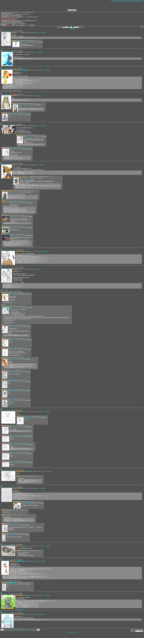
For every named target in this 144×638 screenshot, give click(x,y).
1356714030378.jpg (16, 453)
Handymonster (24, 47)
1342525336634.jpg (14, 525)
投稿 (142, 27)
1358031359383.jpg (14, 400)
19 (32, 629)
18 (30, 629)
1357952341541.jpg (14, 371)
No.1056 (25, 398)
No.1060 (36, 52)
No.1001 (43, 595)
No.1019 (30, 443)
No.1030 (42, 251)
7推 (46, 595)
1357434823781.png (7, 124)
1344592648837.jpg (14, 192)
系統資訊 (132, 1)
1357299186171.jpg (16, 216)
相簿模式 (119, 1)
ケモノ (123, 1)
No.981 (25, 338)
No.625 (37, 501)
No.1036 (25, 226)
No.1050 (23, 370)
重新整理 (140, 1)
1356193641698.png (7, 593)
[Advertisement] (20, 2)
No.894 (34, 269)
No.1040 (24, 147)
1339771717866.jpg (6, 486)
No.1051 (25, 379)
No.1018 (30, 435)
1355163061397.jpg (15, 326)
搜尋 (116, 1)
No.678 (23, 523)
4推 (52, 176)
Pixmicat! (75, 632)
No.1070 (34, 40)
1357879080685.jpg (25, 104)
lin (8, 370)
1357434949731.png (30, 136)
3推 (26, 147)
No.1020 (30, 452)
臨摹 (10, 404)
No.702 (49, 176)
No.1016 (44, 416)
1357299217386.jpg (16, 227)
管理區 (136, 1)
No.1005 (40, 550)
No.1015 (43, 411)
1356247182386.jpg (6, 544)
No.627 (24, 514)
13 (22, 629)
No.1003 (30, 582)
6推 (42, 488)
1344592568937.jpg (26, 177)
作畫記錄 (82, 27)
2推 (37, 95)
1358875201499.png (27, 41)
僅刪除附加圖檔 (140, 629)
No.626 (25, 509)
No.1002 (39, 561)
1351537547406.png (7, 267)
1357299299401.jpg (16, 235)
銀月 (24, 488)
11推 (46, 70)
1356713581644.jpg (16, 436)
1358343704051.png (7, 50)
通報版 (21, 22)
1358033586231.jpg (6, 68)
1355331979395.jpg (15, 349)
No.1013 (45, 471)
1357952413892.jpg (14, 381)
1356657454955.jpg (12, 534)
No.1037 (25, 234)
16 (27, 629)
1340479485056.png (28, 503)
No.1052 (25, 389)
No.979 (25, 325)
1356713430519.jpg (6, 410)
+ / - (1, 29)
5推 (26, 201)
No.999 (37, 614)
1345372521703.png (16, 202)
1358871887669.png (7, 31)
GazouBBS (69, 632)
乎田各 (4, 304)
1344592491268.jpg (6, 163)
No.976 (25, 306)
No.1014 (40, 476)
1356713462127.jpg (31, 417)
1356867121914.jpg (14, 359)
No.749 (24, 201)
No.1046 (36, 103)
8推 (45, 251)
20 (34, 629)
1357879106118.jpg (14, 114)
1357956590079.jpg (14, 390)
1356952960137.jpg (6, 249)
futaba (72, 632)
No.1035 (25, 215)
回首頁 (112, 1)
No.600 (40, 488)
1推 (41, 32)
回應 (44, 32)
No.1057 (43, 70)
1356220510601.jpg (13, 584)
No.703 (36, 190)
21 (35, 629)
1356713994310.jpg (16, 444)
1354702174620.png (16, 307)
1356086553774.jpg (6, 612)
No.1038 (40, 125)
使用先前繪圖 (72, 28)
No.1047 (24, 113)
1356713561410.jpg (15, 427)
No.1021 (30, 461)
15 (25, 629)
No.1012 (26, 533)
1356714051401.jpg (16, 462)
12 (20, 629)
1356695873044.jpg (6, 470)
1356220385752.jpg (6, 559)
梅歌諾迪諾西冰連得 (24, 70)
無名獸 (9, 379)
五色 (9, 201)
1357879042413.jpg (6, 94)
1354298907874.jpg (15, 294)
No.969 (24, 292)
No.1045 (34, 95)
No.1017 (30, 425)
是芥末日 (22, 609)
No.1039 (39, 135)
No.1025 (25, 357)
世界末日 (19, 609)
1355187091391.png (15, 339)
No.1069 (39, 32)
